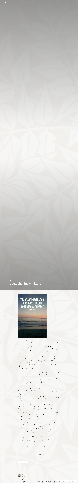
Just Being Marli (7, 3)
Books (75, 2)
